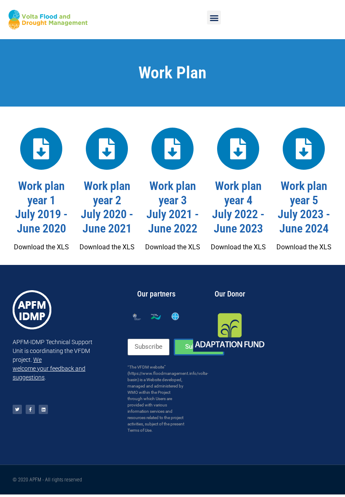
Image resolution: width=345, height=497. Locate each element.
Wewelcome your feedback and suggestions (49, 368)
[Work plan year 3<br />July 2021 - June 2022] (172, 149)
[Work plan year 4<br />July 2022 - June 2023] (238, 149)
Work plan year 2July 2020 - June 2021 (107, 207)
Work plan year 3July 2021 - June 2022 (172, 207)
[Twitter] (17, 409)
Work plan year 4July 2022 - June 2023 (238, 207)
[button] (214, 17)
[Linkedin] (43, 409)
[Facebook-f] (30, 409)
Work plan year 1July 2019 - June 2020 (41, 207)
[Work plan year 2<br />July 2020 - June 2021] (107, 149)
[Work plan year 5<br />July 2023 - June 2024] (304, 149)
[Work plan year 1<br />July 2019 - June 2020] (41, 149)
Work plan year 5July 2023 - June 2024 (304, 207)
